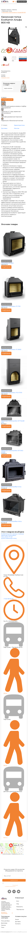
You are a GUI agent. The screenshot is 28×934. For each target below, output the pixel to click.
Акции (17, 919)
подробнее (6, 267)
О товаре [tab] (4, 125)
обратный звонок (21, 1)
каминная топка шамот (8, 535)
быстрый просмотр (6, 261)
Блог (17, 901)
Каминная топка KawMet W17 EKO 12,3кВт (12, 451)
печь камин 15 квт (7, 537)
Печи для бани (5, 921)
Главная (3, 9)
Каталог (9, 9)
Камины (14, 9)
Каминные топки (7, 11)
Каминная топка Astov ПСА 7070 (11, 392)
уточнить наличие (7, 99)
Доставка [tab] (4, 128)
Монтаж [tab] (16, 128)
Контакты (18, 923)
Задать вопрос (8, 88)
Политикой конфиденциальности (11, 886)
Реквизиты (19, 906)
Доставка (17, 921)
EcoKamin (4, 534)
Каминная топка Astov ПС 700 (10, 306)
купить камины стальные (16, 534)
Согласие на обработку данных (19, 931)
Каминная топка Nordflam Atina (11, 521)
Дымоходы (4, 923)
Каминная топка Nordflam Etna (11, 487)
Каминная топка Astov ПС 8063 (11, 349)
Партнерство (20, 909)
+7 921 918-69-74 (8, 599)
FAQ (17, 904)
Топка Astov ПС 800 (7, 263)
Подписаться (14, 880)
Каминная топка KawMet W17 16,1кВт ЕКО (13, 421)
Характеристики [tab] (19, 125)
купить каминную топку (9, 538)
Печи (2, 927)
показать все (5, 78)
